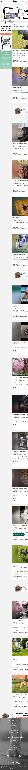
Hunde (14, 723)
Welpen (14, 728)
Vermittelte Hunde (14, 732)
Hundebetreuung (14, 725)
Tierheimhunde (14, 730)
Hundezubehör (14, 727)
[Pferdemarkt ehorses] (11, 763)
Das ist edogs (14, 740)
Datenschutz (14, 747)
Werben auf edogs (14, 749)
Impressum (14, 745)
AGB (14, 744)
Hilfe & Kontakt (14, 742)
